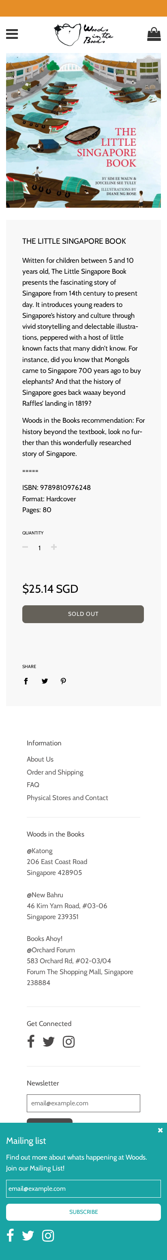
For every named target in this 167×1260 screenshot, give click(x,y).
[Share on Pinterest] (63, 681)
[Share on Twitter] (45, 681)
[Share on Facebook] (28, 681)
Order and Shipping (55, 772)
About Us (40, 759)
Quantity (32, 533)
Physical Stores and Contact (67, 798)
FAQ (33, 785)
